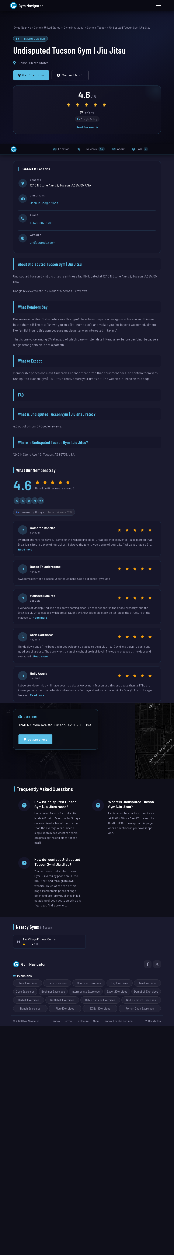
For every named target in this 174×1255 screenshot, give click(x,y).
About (96, 1020)
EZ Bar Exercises (100, 1008)
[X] (157, 964)
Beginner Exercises (53, 991)
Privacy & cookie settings (118, 1020)
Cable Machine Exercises (100, 1000)
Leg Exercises (119, 983)
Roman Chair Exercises (139, 1008)
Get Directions (33, 75)
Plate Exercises (65, 1008)
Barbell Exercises (28, 1000)
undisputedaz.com (43, 242)
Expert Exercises (117, 991)
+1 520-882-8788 (41, 223)
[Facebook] (148, 964)
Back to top (154, 1020)
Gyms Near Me (22, 27)
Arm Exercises (147, 983)
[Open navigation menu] (158, 5)
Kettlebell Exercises (62, 1000)
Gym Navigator (33, 964)
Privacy (56, 1020)
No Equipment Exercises (141, 1000)
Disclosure (82, 1020)
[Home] (14, 149)
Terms (68, 1020)
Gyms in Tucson (96, 27)
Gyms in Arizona (73, 27)
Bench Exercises (30, 1008)
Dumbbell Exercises (146, 991)
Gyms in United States (47, 27)
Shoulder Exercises (89, 983)
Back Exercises (57, 983)
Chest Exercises (27, 983)
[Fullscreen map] (8, 711)
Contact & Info (72, 75)
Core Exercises (25, 991)
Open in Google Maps (44, 203)
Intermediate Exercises (86, 991)
